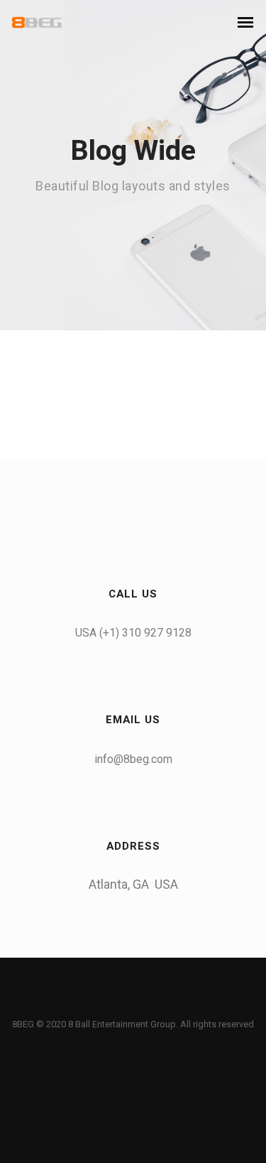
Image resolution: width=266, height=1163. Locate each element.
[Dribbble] (176, 1003)
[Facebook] (91, 1003)
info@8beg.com (133, 759)
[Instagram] (147, 1003)
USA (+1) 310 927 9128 (133, 632)
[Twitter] (119, 1003)
